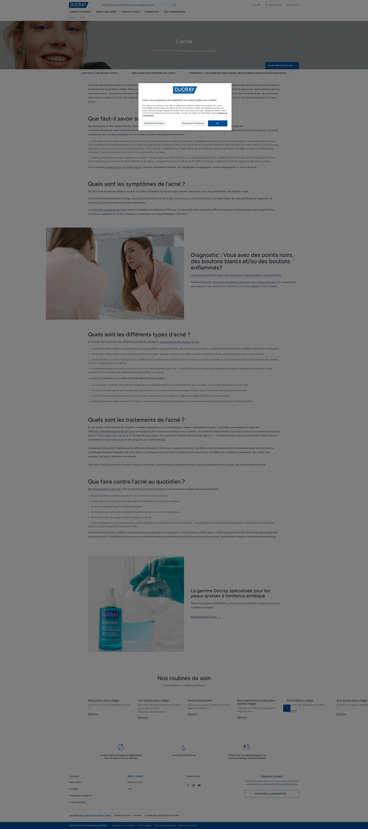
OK (217, 123)
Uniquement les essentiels (193, 123)
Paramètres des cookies (154, 123)
